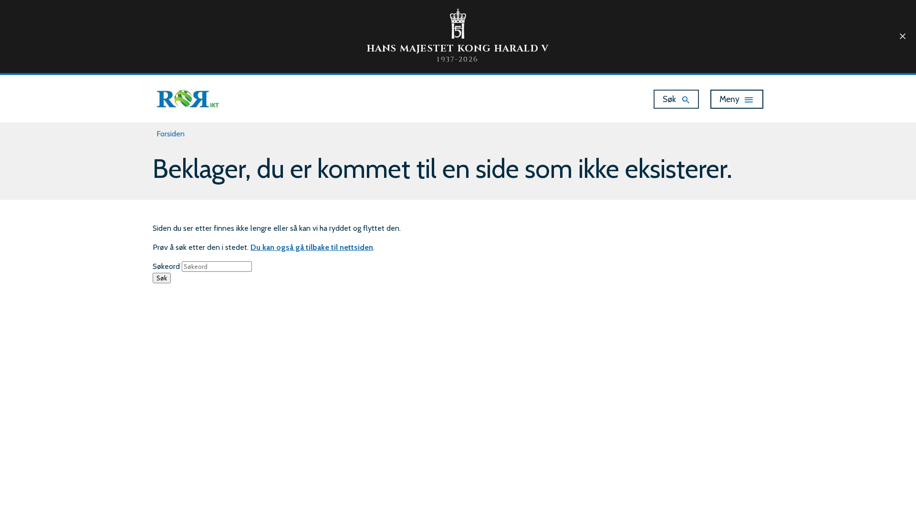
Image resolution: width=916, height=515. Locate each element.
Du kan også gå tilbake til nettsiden (311, 247)
